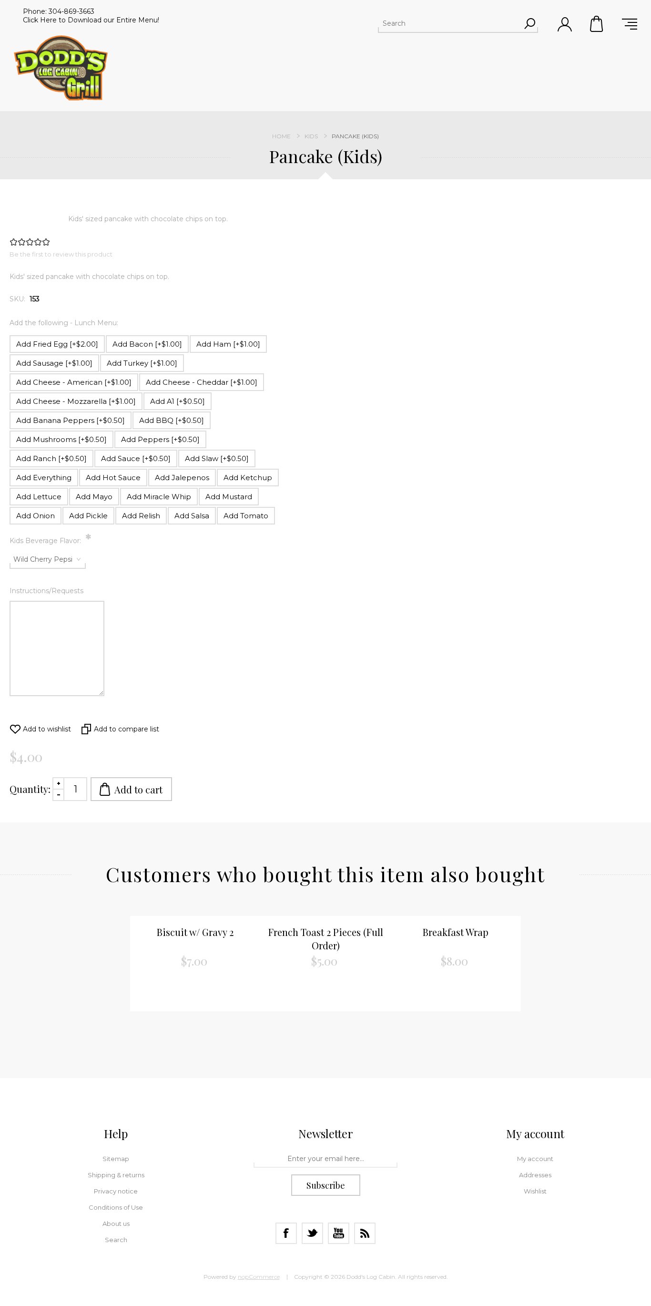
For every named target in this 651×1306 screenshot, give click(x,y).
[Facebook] (286, 1233)
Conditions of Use (116, 1207)
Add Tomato (246, 515)
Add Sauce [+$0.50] (136, 458)
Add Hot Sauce (113, 477)
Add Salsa (191, 515)
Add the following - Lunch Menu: (64, 323)
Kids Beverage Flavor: (46, 540)
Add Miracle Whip (159, 496)
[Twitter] (312, 1233)
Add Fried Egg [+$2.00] (57, 344)
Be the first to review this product (61, 254)
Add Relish (141, 515)
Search (116, 1240)
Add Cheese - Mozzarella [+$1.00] (76, 401)
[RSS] (365, 1233)
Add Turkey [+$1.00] (142, 363)
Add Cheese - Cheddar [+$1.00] (201, 382)
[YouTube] (338, 1233)
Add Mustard (228, 496)
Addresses (535, 1175)
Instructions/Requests (46, 590)
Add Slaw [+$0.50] (217, 458)
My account (535, 1158)
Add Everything (43, 477)
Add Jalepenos (182, 477)
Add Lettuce (38, 496)
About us (116, 1223)
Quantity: (30, 788)
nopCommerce (259, 1276)
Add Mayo (94, 496)
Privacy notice (116, 1191)
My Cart (597, 24)
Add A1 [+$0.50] (177, 401)
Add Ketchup (248, 477)
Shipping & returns (116, 1175)
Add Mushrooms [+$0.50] (61, 439)
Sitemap (115, 1158)
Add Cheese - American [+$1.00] (74, 382)
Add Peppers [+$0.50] (160, 439)
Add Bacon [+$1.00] (147, 344)
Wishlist (535, 1191)
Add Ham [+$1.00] (228, 344)
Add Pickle (88, 515)
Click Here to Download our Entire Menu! (91, 20)
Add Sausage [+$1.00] (54, 363)
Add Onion (35, 515)
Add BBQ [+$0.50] (171, 420)
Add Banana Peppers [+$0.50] (70, 420)
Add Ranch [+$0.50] (51, 458)
